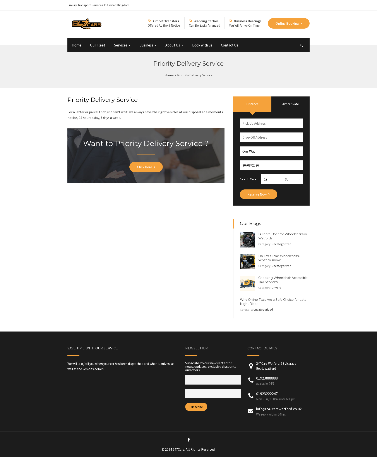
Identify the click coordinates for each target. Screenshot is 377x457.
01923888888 (267, 378)
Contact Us (229, 45)
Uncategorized (281, 244)
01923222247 (267, 393)
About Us (172, 45)
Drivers (276, 288)
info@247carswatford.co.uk (279, 408)
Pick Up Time (248, 179)
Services (120, 45)
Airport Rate (290, 104)
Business (146, 45)
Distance (252, 104)
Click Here (144, 167)
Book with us (202, 45)
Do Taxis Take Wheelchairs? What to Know (279, 258)
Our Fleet (97, 45)
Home (76, 45)
